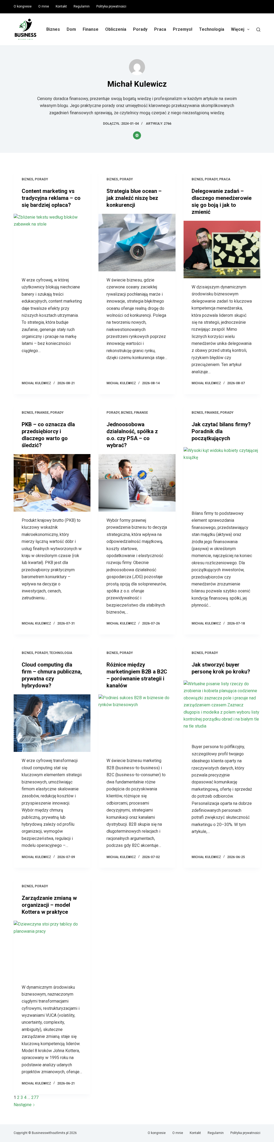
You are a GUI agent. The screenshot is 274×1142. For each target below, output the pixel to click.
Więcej (237, 29)
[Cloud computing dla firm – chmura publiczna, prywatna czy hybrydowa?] (52, 723)
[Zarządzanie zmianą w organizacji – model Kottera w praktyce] (52, 949)
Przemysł (182, 29)
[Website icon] (137, 135)
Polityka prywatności (111, 6)
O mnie (43, 6)
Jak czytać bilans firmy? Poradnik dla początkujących (221, 431)
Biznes (53, 29)
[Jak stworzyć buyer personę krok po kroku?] (222, 709)
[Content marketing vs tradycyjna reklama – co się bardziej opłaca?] (52, 242)
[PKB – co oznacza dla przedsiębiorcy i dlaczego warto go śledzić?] (52, 483)
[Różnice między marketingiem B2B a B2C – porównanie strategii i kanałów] (136, 723)
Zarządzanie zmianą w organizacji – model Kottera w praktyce (49, 905)
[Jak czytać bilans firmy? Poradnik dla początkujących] (222, 476)
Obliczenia (115, 29)
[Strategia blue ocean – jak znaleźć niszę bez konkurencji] (136, 242)
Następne (23, 1104)
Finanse (90, 29)
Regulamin (82, 6)
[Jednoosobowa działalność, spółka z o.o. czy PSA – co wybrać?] (136, 483)
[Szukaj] (258, 30)
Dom (71, 29)
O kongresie (23, 6)
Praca (160, 29)
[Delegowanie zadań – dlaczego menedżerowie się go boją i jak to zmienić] (222, 249)
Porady (140, 29)
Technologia (211, 29)
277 (35, 1097)
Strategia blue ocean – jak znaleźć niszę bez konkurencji (134, 198)
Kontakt (61, 6)
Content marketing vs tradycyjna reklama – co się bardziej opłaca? (51, 198)
